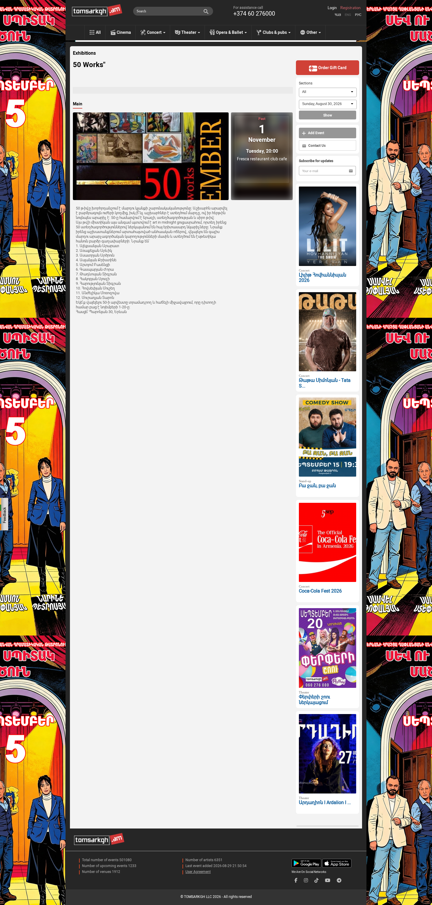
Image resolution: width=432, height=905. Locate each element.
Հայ (337, 15)
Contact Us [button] (316, 146)
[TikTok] (316, 880)
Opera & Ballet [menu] (230, 32)
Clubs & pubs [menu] (275, 32)
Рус (358, 15)
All (98, 32)
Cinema (124, 32)
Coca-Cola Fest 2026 (320, 591)
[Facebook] (295, 880)
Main (77, 104)
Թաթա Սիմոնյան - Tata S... (325, 383)
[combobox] (328, 92)
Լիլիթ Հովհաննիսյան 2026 (322, 277)
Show (327, 115)
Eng (348, 15)
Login (332, 8)
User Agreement (198, 872)
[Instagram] (306, 880)
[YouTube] (327, 880)
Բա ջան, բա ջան (317, 485)
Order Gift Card (331, 67)
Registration (350, 8)
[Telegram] (339, 880)
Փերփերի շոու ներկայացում (314, 699)
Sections (305, 83)
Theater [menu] (189, 32)
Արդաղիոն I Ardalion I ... (325, 802)
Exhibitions (84, 53)
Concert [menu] (155, 32)
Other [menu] (312, 32)
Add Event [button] (315, 133)
